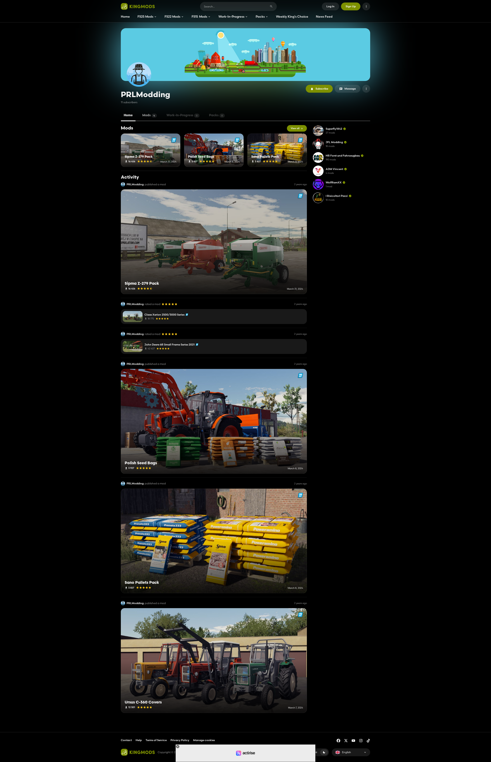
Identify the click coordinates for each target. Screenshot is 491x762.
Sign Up (351, 6)
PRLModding (135, 184)
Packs (260, 16)
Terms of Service (156, 740)
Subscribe (322, 88)
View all (295, 128)
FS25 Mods (145, 16)
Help (139, 740)
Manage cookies (204, 740)
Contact (126, 740)
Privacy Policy (180, 740)
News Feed (324, 16)
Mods (148, 115)
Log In (330, 6)
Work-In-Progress (231, 16)
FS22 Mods (172, 16)
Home (125, 16)
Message (350, 88)
